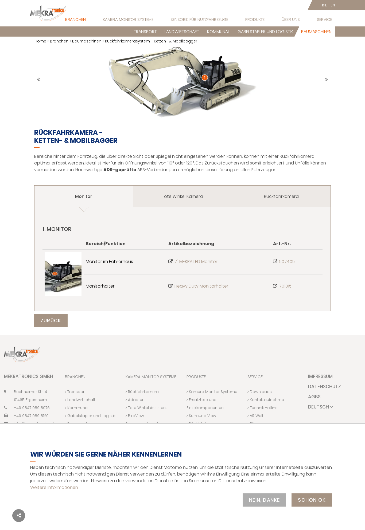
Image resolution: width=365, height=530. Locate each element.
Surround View (202, 415)
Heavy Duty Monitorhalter (201, 286)
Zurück (51, 320)
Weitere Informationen (54, 487)
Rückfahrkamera (143, 391)
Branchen (75, 19)
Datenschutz (324, 386)
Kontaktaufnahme (266, 399)
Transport (145, 32)
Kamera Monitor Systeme (128, 19)
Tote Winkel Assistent (147, 407)
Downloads (260, 391)
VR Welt (256, 415)
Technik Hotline (263, 407)
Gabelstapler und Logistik (265, 32)
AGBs (314, 397)
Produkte (255, 19)
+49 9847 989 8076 (32, 407)
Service (324, 19)
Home (40, 41)
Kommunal (218, 32)
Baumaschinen (316, 32)
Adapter (135, 399)
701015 (285, 286)
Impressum (320, 376)
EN (333, 5)
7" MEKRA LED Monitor (196, 261)
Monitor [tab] (83, 196)
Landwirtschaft (182, 32)
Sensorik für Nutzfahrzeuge (199, 19)
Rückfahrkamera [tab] (281, 196)
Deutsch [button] (319, 407)
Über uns (291, 19)
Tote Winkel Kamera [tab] (182, 196)
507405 (287, 261)
